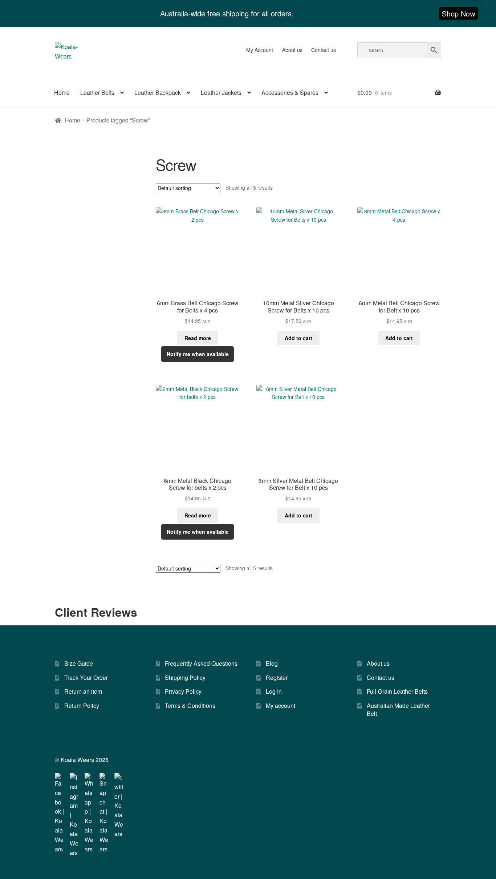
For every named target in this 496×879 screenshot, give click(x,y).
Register (277, 677)
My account (280, 705)
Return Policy (81, 705)
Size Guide (78, 663)
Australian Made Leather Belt (398, 709)
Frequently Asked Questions (201, 663)
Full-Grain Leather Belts (397, 691)
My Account (259, 49)
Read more (197, 338)
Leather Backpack (157, 92)
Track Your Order (86, 677)
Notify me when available (198, 354)
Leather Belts (97, 92)
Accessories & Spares (289, 92)
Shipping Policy (185, 677)
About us (292, 49)
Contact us (323, 49)
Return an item (83, 691)
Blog (272, 663)
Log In (274, 691)
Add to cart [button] (298, 338)
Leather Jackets (221, 92)
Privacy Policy (183, 691)
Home (62, 92)
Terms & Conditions (190, 705)
